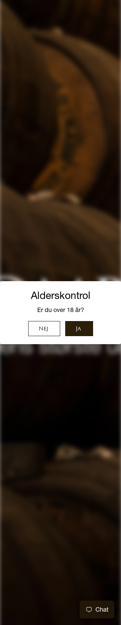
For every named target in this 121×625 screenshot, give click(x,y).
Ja (78, 329)
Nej (43, 329)
